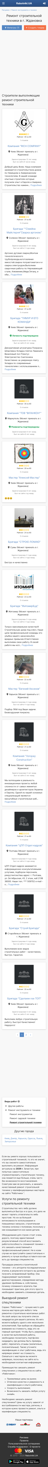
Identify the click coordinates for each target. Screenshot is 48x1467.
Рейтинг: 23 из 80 (24, 597)
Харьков (22, 1138)
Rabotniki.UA (24, 3)
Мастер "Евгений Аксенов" (24, 688)
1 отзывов (24, 140)
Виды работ (11, 1101)
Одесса (31, 1138)
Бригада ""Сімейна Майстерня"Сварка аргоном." (24, 230)
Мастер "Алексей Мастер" (24, 477)
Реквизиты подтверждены (25, 427)
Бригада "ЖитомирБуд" (24, 606)
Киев (7, 1138)
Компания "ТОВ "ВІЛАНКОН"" (24, 413)
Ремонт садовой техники (22, 1118)
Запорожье (10, 1141)
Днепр (14, 1138)
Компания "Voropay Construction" (24, 757)
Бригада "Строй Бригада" (24, 928)
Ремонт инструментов (21, 1114)
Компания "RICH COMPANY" (24, 146)
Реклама (24, 1437)
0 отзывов (24, 223)
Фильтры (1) (13, 27)
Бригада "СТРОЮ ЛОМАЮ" (24, 541)
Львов (39, 1138)
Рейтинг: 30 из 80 (24, 404)
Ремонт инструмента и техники (24, 1110)
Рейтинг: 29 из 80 (24, 468)
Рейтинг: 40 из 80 (24, 137)
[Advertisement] (24, 63)
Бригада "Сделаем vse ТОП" (24, 998)
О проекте (35, 1446)
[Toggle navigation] (3, 3)
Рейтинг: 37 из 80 (24, 220)
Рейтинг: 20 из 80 (24, 989)
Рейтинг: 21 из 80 (24, 747)
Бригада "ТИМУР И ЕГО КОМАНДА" (24, 320)
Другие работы (16, 1106)
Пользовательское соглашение (24, 1443)
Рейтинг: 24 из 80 (24, 533)
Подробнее (36, 185)
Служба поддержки (18, 1446)
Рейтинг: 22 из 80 (24, 680)
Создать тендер (36, 27)
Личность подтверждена (25, 335)
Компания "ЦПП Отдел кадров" (24, 845)
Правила (24, 1440)
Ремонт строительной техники (26, 1122)
